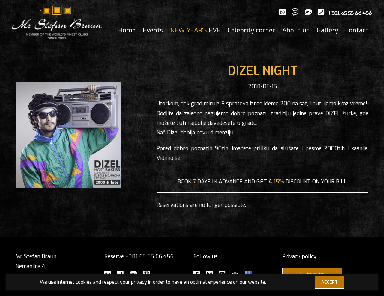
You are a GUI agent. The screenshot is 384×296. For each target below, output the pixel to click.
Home (127, 30)
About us (296, 30)
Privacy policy (299, 256)
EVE (195, 30)
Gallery (327, 30)
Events (153, 30)
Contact (356, 30)
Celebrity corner (251, 30)
